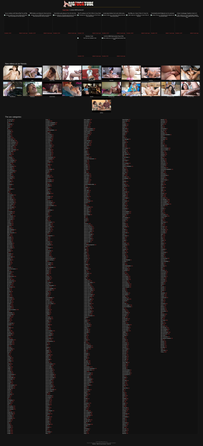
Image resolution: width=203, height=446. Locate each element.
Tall (161, 186)
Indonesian (86, 192)
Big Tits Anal (9, 287)
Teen (162, 196)
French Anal (48, 332)
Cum (47, 131)
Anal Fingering (10, 166)
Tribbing (162, 253)
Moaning (86, 406)
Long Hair (86, 329)
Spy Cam (163, 130)
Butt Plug (9, 350)
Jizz (85, 247)
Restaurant (124, 300)
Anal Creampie (10, 161)
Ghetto (47, 392)
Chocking (9, 382)
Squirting (163, 133)
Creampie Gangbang (50, 124)
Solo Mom (124, 430)
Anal (8, 155)
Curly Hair (48, 164)
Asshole (9, 220)
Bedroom (9, 267)
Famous (47, 270)
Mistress (85, 404)
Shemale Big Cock (126, 373)
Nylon (123, 140)
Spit (161, 125)
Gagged (47, 350)
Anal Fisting (9, 167)
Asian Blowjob (10, 199)
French (47, 329)
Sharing (124, 364)
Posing (123, 246)
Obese (123, 143)
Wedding (163, 315)
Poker (123, 234)
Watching (163, 309)
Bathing (8, 258)
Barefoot (9, 255)
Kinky (85, 253)
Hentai (85, 139)
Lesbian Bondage (88, 287)
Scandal (124, 339)
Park (123, 187)
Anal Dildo (9, 164)
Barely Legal (10, 256)
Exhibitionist (48, 247)
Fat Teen (47, 279)
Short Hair (124, 380)
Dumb (47, 214)
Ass (8, 210)
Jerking (85, 246)
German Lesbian (49, 379)
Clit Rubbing (10, 400)
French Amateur (49, 330)
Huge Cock (86, 176)
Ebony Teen (48, 229)
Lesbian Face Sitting (88, 290)
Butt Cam (9, 347)
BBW (8, 226)
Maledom (86, 354)
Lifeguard (86, 317)
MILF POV (86, 348)
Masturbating (87, 367)
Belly (8, 270)
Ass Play (9, 214)
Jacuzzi (85, 220)
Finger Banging (49, 297)
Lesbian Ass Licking (88, 282)
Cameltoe (9, 357)
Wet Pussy (163, 320)
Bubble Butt (9, 333)
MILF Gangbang (87, 345)
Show (123, 383)
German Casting (49, 370)
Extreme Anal (48, 256)
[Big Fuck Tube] (78, 3)
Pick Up (124, 210)
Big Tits (8, 285)
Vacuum (162, 288)
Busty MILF (9, 342)
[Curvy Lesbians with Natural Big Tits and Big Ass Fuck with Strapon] (16, 23)
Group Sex (48, 424)
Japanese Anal (87, 225)
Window (162, 341)
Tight (162, 220)
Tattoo (162, 190)
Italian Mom (86, 213)
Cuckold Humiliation (50, 130)
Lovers (85, 335)
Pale (123, 182)
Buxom (8, 351)
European (48, 241)
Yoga (162, 348)
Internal (85, 198)
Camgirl (9, 359)
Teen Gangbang (164, 201)
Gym (46, 425)
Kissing (85, 255)
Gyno (47, 428)
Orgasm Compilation (126, 166)
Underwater (163, 273)
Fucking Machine (49, 341)
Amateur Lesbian (11, 145)
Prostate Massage (126, 259)
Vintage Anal (163, 297)
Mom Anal (86, 410)
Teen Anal (163, 198)
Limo (85, 318)
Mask (85, 359)
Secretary (124, 345)
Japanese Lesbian (88, 231)
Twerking (163, 265)
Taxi (161, 192)
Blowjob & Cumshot (11, 309)
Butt (8, 345)
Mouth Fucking (87, 424)
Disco (47, 187)
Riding (123, 309)
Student (162, 158)
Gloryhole (48, 404)
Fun (46, 342)
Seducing (124, 347)
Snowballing (125, 416)
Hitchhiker (86, 148)
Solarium (124, 425)
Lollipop (85, 327)
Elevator (47, 232)
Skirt (123, 397)
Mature (85, 371)
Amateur (9, 137)
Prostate (124, 258)
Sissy (123, 392)
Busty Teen (9, 344)
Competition (9, 416)
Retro (123, 302)
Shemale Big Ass (126, 371)
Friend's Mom (48, 338)
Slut (123, 406)
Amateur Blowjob (11, 140)
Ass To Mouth (10, 216)
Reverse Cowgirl (125, 305)
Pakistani (124, 181)
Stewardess (163, 137)
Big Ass (8, 275)
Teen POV (163, 205)
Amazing (9, 152)
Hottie (85, 172)
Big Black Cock (10, 276)
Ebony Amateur (49, 222)
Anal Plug (9, 173)
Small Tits (124, 409)
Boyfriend (9, 324)
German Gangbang (50, 374)
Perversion (124, 201)
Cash (8, 365)
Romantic (124, 315)
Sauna (123, 338)
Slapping (124, 398)
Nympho (124, 142)
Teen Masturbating (165, 204)
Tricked (162, 256)
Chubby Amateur (10, 385)
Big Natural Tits (10, 281)
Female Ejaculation (50, 285)
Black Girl (9, 300)
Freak (47, 326)
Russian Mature (125, 327)
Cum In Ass (48, 143)
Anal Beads (9, 157)
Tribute (162, 255)
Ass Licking (9, 213)
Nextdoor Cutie (89, 36)
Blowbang (9, 306)
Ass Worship (10, 219)
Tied (162, 219)
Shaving (124, 367)
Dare (47, 173)
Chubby (9, 383)
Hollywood (86, 154)
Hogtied (85, 151)
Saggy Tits (124, 333)
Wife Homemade (164, 332)
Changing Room (10, 374)
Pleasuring (124, 226)
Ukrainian (163, 270)
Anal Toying (9, 178)
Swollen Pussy (164, 179)
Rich (123, 308)
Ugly (162, 268)
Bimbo (8, 290)
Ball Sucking (10, 247)
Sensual (124, 354)
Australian (9, 223)
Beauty (8, 262)
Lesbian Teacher (87, 312)
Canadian (9, 361)
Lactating (86, 264)
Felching (47, 284)
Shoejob (124, 377)
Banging (9, 250)
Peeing (123, 193)
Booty (8, 320)
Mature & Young (87, 373)
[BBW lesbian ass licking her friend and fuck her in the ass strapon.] (40, 23)
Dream (47, 207)
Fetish (47, 291)
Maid (85, 351)
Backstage (9, 241)
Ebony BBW (48, 225)
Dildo (47, 178)
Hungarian (86, 181)
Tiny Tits (162, 228)
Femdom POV (49, 290)
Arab (8, 187)
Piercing (124, 214)
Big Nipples (9, 282)
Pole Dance (124, 235)
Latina (85, 272)
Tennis (162, 207)
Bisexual (9, 291)
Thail (162, 210)
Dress (47, 208)
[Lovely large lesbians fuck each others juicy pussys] (114, 23)
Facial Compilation (50, 267)
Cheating (9, 376)
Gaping (47, 356)
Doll (46, 195)
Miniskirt (85, 398)
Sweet (162, 172)
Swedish (162, 170)
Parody (123, 189)
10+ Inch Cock (10, 119)
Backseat (9, 240)
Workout (162, 344)
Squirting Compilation (165, 134)
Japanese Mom (87, 237)
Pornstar (124, 243)
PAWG (123, 173)
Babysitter (9, 237)
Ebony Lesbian (49, 226)
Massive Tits (86, 364)
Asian (8, 193)
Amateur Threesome (11, 149)
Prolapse (124, 256)
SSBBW (124, 332)
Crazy (47, 119)
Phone (123, 207)
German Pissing (49, 385)
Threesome (163, 214)
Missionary (86, 403)
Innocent (86, 193)
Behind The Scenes (11, 268)
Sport (162, 127)
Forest (47, 323)
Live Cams (86, 323)
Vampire (162, 290)
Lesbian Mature (87, 300)
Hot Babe (86, 166)
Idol (84, 186)
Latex (85, 270)
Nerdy (123, 127)
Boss (8, 321)
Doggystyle (48, 193)
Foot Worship (48, 318)
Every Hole (48, 243)
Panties (124, 184)
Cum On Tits (48, 155)
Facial (47, 265)
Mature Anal (86, 376)
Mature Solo (86, 383)
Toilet (162, 238)
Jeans (85, 243)
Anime (8, 182)
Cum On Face (48, 152)
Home (85, 155)
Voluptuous (163, 303)
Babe (8, 235)
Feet (46, 281)
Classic (8, 392)
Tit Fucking (163, 229)
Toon (162, 241)
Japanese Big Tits (88, 226)
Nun (123, 136)
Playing (124, 225)
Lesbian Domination (88, 288)
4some (8, 127)
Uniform (162, 278)
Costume (9, 427)
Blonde (8, 305)
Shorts (123, 382)
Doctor (47, 190)
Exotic (47, 249)
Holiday (85, 152)
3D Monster (9, 124)
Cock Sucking (10, 409)
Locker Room (87, 326)
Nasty (85, 433)
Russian (124, 323)
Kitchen (85, 256)
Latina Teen (86, 273)
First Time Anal (49, 302)
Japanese (86, 223)
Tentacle (162, 208)
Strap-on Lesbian (164, 149)
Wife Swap (163, 335)
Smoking (124, 410)
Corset (8, 424)
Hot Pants (86, 169)
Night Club (124, 128)
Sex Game (124, 356)
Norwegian (124, 131)
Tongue (162, 240)
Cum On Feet (48, 154)
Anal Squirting (10, 176)
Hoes (85, 149)
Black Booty (9, 297)
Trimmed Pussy (164, 258)
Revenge (124, 303)
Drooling (47, 211)
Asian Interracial (10, 202)
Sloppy (123, 403)
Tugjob (162, 262)
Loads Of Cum (87, 324)
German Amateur (49, 364)
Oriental (124, 169)
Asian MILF (9, 205)
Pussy (123, 273)
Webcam (162, 314)
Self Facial (124, 350)
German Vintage (49, 391)
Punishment (124, 270)
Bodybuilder (9, 312)
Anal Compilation (11, 160)
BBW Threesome (10, 232)
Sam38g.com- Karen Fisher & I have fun (138, 13)
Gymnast (47, 427)
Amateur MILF (10, 146)
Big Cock (9, 279)
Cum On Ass (48, 151)
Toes (162, 237)
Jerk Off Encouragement (89, 244)
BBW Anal (9, 228)
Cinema (9, 391)
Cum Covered (49, 134)
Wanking (162, 308)
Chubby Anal (10, 386)
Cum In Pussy (48, 146)
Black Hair (9, 302)
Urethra (162, 284)
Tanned (162, 187)
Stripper (162, 152)
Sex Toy (124, 361)
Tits (161, 235)
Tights (162, 223)
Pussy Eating (125, 276)
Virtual (162, 300)
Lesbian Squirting (88, 311)
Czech (47, 167)
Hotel (85, 170)
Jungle (85, 252)
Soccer (123, 419)
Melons (85, 386)
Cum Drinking (48, 137)
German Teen (48, 388)
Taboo (162, 184)
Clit (8, 398)
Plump (123, 231)
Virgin (162, 299)
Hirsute (85, 146)
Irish (85, 204)
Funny (47, 344)
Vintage (162, 296)
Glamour (47, 401)
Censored (9, 373)
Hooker (85, 160)
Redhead (124, 297)
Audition (9, 222)
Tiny (161, 225)
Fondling (47, 314)
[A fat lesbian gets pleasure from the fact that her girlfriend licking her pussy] (65, 23)
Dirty (46, 182)
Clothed (9, 403)
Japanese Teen (87, 240)
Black (8, 296)
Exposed (47, 253)
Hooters (85, 161)
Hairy (47, 433)
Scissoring (124, 342)
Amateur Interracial (11, 143)
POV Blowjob (125, 178)
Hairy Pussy (86, 122)
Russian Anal (125, 326)
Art (7, 192)
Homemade (86, 157)
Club (8, 404)
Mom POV (86, 416)
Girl (46, 394)
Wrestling (163, 347)
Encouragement (49, 235)
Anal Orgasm (10, 172)
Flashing (47, 309)
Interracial (86, 199)
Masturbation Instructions (89, 368)
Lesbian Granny (87, 293)
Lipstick (85, 321)
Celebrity (9, 371)
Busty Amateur (10, 339)
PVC (123, 179)
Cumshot (47, 160)
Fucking (47, 339)
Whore (162, 323)
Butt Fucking (9, 348)
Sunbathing (163, 164)
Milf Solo (86, 394)
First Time (48, 300)
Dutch (47, 217)
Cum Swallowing (49, 157)
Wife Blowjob (163, 327)
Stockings (163, 139)
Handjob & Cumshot (88, 128)
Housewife (86, 173)
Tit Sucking (163, 232)
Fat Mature (48, 278)
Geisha (47, 361)
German (47, 362)
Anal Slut (9, 175)
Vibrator (162, 294)
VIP (161, 285)
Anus (8, 186)
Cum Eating (48, 139)
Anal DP (9, 163)
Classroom (9, 394)
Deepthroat (48, 176)
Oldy (123, 155)
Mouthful (86, 425)
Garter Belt (48, 359)
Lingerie (85, 320)
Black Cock (9, 299)
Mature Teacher (87, 385)
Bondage (9, 315)
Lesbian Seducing (88, 308)
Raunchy (124, 291)
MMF (85, 350)
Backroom (9, 238)
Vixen (162, 302)
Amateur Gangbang (11, 142)
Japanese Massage (88, 234)
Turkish (162, 264)
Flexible (47, 311)
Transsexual (163, 252)
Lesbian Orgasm (87, 303)
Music (85, 431)
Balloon (8, 249)
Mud (85, 427)
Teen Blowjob (164, 199)
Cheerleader (10, 379)
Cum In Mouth (49, 145)
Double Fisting (49, 204)
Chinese (9, 380)
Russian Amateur (126, 324)
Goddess (47, 407)
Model (85, 407)
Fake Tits (47, 268)
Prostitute (124, 261)
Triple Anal (163, 259)
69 (7, 128)
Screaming (124, 344)
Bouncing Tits (10, 323)
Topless (162, 243)
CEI (8, 354)
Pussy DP (124, 275)
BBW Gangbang (10, 229)
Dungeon (48, 216)
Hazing (85, 137)
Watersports (163, 311)
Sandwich (124, 335)
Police (123, 237)
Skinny (123, 395)
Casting (8, 367)
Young (162, 351)
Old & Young (125, 148)
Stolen (162, 140)
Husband (86, 182)
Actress (8, 130)
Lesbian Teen (87, 314)
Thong (162, 213)
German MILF (48, 380)
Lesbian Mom (87, 302)
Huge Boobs (86, 175)
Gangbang (48, 354)
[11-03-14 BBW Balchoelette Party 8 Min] (114, 46)
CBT (8, 353)
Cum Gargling (49, 140)
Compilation (9, 418)
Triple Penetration (164, 261)
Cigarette (9, 389)
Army (8, 190)
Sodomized (124, 422)
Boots (8, 318)
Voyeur (162, 305)
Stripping (163, 154)
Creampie (48, 121)
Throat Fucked (164, 216)
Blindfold (9, 303)
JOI (84, 217)
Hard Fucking (87, 133)
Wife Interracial (164, 333)
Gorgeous (48, 413)
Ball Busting (9, 243)
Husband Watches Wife (89, 184)
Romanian (124, 314)
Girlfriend (47, 400)
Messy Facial (87, 389)
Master (85, 365)
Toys (162, 246)
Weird (162, 317)
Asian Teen (9, 208)
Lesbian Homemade (88, 294)
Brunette (9, 332)
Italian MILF (86, 210)
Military (85, 395)
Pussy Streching (125, 285)
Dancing (47, 170)
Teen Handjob (164, 202)
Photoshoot (124, 208)
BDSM (8, 234)
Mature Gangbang (88, 379)
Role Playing (125, 312)
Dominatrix (48, 198)
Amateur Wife (10, 151)
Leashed (86, 275)
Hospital (85, 164)
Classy (8, 395)
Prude (123, 262)
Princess (124, 252)
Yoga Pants (163, 350)
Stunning (163, 160)
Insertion (86, 195)
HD (46, 430)
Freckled (47, 327)
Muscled (86, 430)
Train (162, 247)
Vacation (162, 287)
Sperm (162, 124)
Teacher (162, 193)
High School (86, 145)
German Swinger (49, 386)
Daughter (48, 175)
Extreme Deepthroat (50, 258)
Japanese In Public (88, 229)
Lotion (85, 333)
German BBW (48, 367)
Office (123, 145)
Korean (85, 259)
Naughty (124, 124)
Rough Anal (124, 318)
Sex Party (124, 357)
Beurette (9, 273)
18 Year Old (9, 121)
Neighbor (124, 125)
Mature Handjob (87, 380)
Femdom (47, 287)
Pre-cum (124, 247)
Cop (8, 422)
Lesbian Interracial (88, 296)
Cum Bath (48, 133)
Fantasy (47, 272)
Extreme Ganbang (49, 259)
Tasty (162, 189)
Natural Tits (124, 121)
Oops (123, 158)
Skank (123, 394)
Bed (8, 265)
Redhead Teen (125, 299)
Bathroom (9, 259)
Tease (162, 195)
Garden (47, 357)
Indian (85, 189)
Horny (85, 163)
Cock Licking (10, 406)
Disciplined (48, 186)
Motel (85, 422)
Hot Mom (86, 167)
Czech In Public (49, 169)
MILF (85, 342)
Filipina (47, 294)
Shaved (124, 365)
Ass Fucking (9, 211)
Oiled (123, 146)
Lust (85, 341)
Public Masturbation (126, 265)
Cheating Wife (10, 377)
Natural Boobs (125, 119)
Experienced (48, 250)
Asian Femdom (10, 201)
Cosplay (9, 425)
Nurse (123, 137)
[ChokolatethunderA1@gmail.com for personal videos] (162, 23)
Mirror (85, 400)
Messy (85, 388)
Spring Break (163, 128)
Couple (8, 431)
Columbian (9, 415)
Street (162, 151)
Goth (47, 415)
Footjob (47, 320)
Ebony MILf (48, 228)
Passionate (124, 192)
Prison (123, 253)
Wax (162, 312)
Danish (47, 172)
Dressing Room (49, 210)
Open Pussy (125, 160)
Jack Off (85, 219)
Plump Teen (124, 232)
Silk (123, 389)
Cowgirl (8, 433)
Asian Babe (9, 198)
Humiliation (86, 179)
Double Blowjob (49, 202)
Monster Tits (86, 421)
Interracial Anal (87, 201)
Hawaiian (86, 136)
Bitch (8, 293)
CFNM (8, 356)
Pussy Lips (124, 281)
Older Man (124, 152)
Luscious (86, 339)
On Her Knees (125, 157)
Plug (123, 228)
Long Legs (86, 330)
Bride (8, 329)
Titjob (162, 234)
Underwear (163, 275)
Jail (84, 222)
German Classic (49, 371)
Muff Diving (86, 428)
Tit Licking (163, 231)
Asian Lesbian (10, 204)
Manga (85, 356)
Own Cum (124, 172)
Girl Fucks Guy (49, 395)
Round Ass (124, 320)
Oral (123, 161)
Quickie (124, 290)
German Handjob (49, 376)
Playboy (124, 223)
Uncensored (163, 272)
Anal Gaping (10, 169)
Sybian (162, 181)
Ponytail (124, 240)
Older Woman (125, 154)
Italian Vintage (87, 214)
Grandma (48, 416)
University (163, 279)
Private (123, 255)
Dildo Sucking (49, 181)
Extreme (47, 255)
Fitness (47, 308)
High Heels (86, 143)
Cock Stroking (10, 407)
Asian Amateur (10, 195)
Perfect (123, 196)
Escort (47, 238)
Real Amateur (125, 293)
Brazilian (9, 327)
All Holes (9, 136)
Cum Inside (48, 148)
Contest (8, 421)
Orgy (123, 167)
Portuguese (124, 244)
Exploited (48, 252)
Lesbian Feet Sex (87, 291)
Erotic (47, 237)
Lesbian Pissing (87, 306)
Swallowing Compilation (166, 169)
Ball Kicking (9, 244)
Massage (86, 361)
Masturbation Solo (88, 370)
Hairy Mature (86, 121)
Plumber (124, 229)
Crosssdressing (49, 125)
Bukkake (9, 335)
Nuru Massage (125, 139)
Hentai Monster (87, 140)
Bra (8, 326)
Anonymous (9, 184)
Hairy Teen (86, 124)
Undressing (163, 276)
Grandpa (47, 418)
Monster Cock (87, 419)
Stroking (162, 155)
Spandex (124, 433)
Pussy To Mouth (125, 287)
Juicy (85, 250)
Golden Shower (49, 410)
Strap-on (162, 146)
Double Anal (48, 201)
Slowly (123, 404)
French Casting (49, 333)
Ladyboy (86, 267)
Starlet (162, 136)
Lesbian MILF (87, 297)
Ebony (47, 220)
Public (123, 264)
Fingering (48, 299)
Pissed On (124, 219)
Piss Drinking (125, 217)
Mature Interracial (87, 382)
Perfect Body (125, 198)
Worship (162, 345)
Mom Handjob (87, 413)
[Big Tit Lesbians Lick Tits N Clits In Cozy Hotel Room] (89, 23)
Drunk (47, 213)
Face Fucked (48, 262)
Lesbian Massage (88, 299)
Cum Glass (48, 142)
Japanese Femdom (88, 228)
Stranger (162, 145)
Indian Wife (86, 190)
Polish (123, 238)
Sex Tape (124, 359)
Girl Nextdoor (48, 397)
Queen (123, 288)
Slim (123, 401)
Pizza (123, 222)
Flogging (47, 312)
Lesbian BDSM (87, 285)
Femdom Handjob (49, 288)
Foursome (48, 324)
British (8, 330)
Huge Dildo (86, 178)
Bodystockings (10, 314)
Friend (47, 336)
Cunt (47, 163)
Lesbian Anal (87, 281)
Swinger (162, 178)
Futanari (47, 347)
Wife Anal (163, 326)
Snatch (123, 415)
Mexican (86, 391)
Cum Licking (48, 149)
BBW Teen (9, 231)
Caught (8, 370)
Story (162, 143)
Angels (8, 179)
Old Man (124, 151)
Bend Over (9, 272)
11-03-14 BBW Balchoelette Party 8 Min (114, 36)
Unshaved (163, 281)
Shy (123, 386)
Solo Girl (124, 428)
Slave (123, 400)
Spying (162, 131)
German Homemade (50, 377)
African (8, 134)
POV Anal (124, 176)
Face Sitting (48, 264)
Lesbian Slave (87, 309)
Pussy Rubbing (125, 284)
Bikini (8, 288)
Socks (123, 421)
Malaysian (86, 353)
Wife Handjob (164, 330)
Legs (85, 278)
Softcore (124, 424)
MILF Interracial (87, 347)
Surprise (162, 166)
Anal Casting (10, 158)
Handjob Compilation (88, 130)
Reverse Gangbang (126, 306)
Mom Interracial (87, 415)
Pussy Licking (125, 279)
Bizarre (8, 294)
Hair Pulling (48, 431)
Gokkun (47, 409)
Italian (85, 205)
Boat (8, 311)
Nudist (123, 134)
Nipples (124, 130)
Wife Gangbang (164, 329)
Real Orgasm (125, 294)
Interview (86, 202)
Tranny (162, 250)
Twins (162, 267)
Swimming (163, 173)
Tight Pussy (163, 222)
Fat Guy (47, 276)
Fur (46, 345)
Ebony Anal (48, 223)
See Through (125, 348)
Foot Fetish (48, 317)
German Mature (49, 382)
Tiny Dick (163, 226)
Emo (46, 234)
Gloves (47, 406)
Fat (46, 275)
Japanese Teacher (88, 238)
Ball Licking (9, 246)
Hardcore (86, 134)
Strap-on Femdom (164, 148)
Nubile (123, 133)
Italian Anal (86, 208)
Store (162, 142)
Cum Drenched (49, 136)
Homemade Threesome (89, 158)
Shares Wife (125, 362)
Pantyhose (124, 186)
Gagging (47, 351)
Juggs (85, 249)
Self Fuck (124, 351)
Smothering (124, 413)
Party (123, 190)
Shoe (123, 376)
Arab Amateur (10, 189)
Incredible (86, 187)
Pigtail (123, 216)
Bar (8, 252)
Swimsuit (163, 176)
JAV (85, 216)
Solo (123, 427)
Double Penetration (50, 205)
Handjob (86, 127)
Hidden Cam (86, 142)
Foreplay (47, 321)
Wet (161, 318)
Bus (8, 336)
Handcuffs (86, 125)
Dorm (47, 199)
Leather (85, 276)
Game (47, 353)
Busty (8, 338)
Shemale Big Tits (126, 374)
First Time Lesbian (49, 303)
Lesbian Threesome (88, 315)
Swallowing (163, 167)
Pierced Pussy (125, 213)
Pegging (124, 195)
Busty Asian (9, 341)
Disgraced (48, 189)
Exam (47, 246)
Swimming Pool (164, 175)
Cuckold (47, 128)
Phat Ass (124, 205)
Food (47, 315)
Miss (85, 401)
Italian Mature (87, 211)
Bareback (9, 253)
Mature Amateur (87, 374)
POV (123, 175)
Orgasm (124, 164)
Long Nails (86, 332)
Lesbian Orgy (87, 305)
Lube (85, 336)
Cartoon (9, 364)
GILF (47, 348)
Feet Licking (48, 282)
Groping (47, 422)
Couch (8, 428)
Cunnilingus (48, 161)
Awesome (9, 225)
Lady (85, 265)
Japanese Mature (87, 235)
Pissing (123, 220)
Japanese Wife (87, 241)
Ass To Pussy (10, 217)
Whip (162, 321)
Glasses (47, 403)
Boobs (8, 317)
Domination (48, 196)
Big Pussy (9, 284)
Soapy (123, 418)
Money (85, 418)
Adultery (9, 133)
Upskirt (162, 282)
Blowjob (9, 308)
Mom (85, 409)
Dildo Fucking (48, 179)
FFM (46, 261)
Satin (123, 336)
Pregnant (124, 249)
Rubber (124, 321)
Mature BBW (86, 377)
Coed (8, 410)
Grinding (47, 421)
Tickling (162, 217)
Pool (123, 241)
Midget (85, 392)
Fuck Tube (66, 10)
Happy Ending (87, 131)
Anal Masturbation (11, 170)
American (9, 154)
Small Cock (124, 407)
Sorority (124, 431)
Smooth (124, 412)
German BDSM (49, 368)
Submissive (163, 163)
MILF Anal (86, 344)
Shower (124, 385)
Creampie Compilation (50, 122)
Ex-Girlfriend (48, 244)
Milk (85, 397)
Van (161, 291)
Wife (162, 324)
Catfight (8, 368)
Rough (123, 317)
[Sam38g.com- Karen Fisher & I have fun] (138, 23)
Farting (47, 273)
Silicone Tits (125, 388)
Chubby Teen (10, 388)
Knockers (86, 258)
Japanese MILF (87, 232)
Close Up (9, 401)
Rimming (124, 311)
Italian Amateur (87, 207)
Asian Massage (10, 207)
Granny (47, 419)
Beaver (8, 264)
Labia (85, 261)
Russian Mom (125, 329)
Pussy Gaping (125, 278)
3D (7, 122)
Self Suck (124, 353)
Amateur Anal (10, 139)
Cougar (8, 430)
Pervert (123, 202)
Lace (85, 262)
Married (85, 357)
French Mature (49, 335)
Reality (123, 296)
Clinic (8, 397)
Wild (162, 339)
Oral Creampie (125, 163)
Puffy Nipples (125, 268)
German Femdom (49, 373)
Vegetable (163, 293)
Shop (123, 379)
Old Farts (124, 149)
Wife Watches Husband (166, 338)
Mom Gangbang (87, 412)
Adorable (9, 131)
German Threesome (50, 389)
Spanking (163, 121)
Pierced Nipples (125, 211)
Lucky (85, 338)
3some (8, 125)
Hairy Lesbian (87, 119)
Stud (162, 157)
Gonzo (47, 412)
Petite (123, 204)
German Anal (48, 365)
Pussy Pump (125, 282)
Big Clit (8, 278)
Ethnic (47, 240)
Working (162, 342)
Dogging (47, 192)
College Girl (9, 412)
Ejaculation (48, 231)
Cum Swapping (49, 158)
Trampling (163, 249)
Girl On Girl (48, 398)
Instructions (86, 196)
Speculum (163, 122)
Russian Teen (125, 330)
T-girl (162, 182)
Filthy (47, 296)
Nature (123, 122)
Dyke (47, 219)
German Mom (48, 383)
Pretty (123, 250)
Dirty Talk (47, 184)
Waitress (162, 306)
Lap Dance (86, 268)
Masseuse (86, 362)
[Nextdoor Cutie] (89, 46)
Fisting (47, 306)
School (123, 341)
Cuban (47, 127)
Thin (162, 211)
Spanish (162, 119)
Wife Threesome (164, 336)
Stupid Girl (163, 161)
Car (8, 362)
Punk (123, 272)
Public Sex (124, 267)
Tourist (162, 244)
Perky (123, 199)
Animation (9, 181)
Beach (8, 261)
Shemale (124, 368)
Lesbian (85, 279)
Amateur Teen (10, 148)
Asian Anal (9, 196)
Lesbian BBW (87, 284)
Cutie (47, 166)
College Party (10, 413)
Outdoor (124, 170)
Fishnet (47, 305)
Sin (123, 391)
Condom (9, 419)
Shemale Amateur (126, 370)
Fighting (47, 293)
